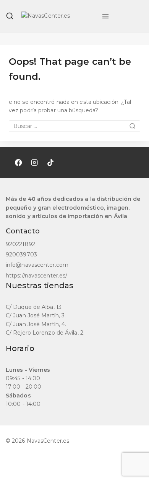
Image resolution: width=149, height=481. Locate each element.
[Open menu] (105, 16)
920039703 (21, 254)
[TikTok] (50, 162)
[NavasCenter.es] (57, 16)
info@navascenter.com (37, 264)
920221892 (20, 244)
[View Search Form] (10, 16)
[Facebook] (18, 162)
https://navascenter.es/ (36, 275)
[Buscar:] (74, 126)
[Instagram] (34, 162)
